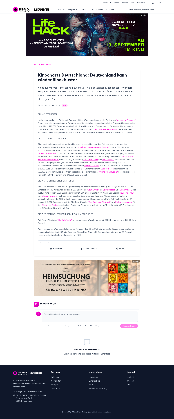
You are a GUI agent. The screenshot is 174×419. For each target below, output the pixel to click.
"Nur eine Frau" (126, 193)
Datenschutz (94, 381)
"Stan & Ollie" (93, 190)
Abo (132, 3)
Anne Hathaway (90, 159)
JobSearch (141, 3)
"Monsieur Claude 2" (108, 172)
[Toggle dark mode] (153, 3)
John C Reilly (126, 190)
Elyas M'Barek (107, 169)
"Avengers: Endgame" (126, 120)
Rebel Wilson (108, 159)
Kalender (110, 10)
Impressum (94, 377)
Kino (64, 105)
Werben (125, 3)
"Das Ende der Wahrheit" (99, 202)
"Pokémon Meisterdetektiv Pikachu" (93, 147)
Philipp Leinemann (123, 202)
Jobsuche (55, 388)
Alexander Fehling (50, 205)
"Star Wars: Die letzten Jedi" (105, 129)
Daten (83, 10)
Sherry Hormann (49, 196)
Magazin (71, 10)
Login (159, 3)
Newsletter (114, 3)
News (60, 10)
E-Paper (104, 3)
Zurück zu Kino (44, 64)
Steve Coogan (109, 190)
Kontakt (130, 377)
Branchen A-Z (97, 10)
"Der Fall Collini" (91, 166)
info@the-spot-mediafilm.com (29, 391)
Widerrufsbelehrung (98, 388)
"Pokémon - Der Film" (48, 153)
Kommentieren (129, 326)
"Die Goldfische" (64, 220)
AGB (91, 384)
